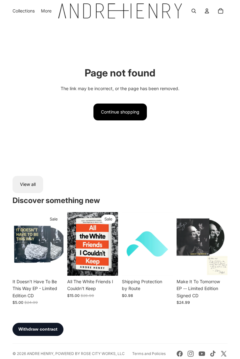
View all (28, 184)
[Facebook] (179, 353)
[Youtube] (202, 353)
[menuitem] (46, 11)
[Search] (194, 11)
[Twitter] (224, 353)
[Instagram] (190, 353)
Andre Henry (40, 353)
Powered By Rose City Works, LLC (90, 353)
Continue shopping (120, 111)
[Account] (207, 11)
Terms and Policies (149, 353)
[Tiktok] (213, 353)
